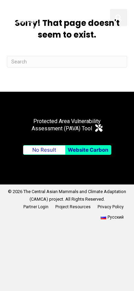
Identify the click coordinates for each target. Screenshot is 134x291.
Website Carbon (88, 150)
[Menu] (102, 17)
